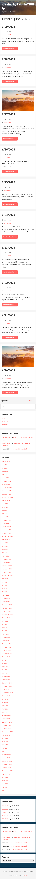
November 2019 (7, 725)
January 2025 (6, 523)
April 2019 (5, 748)
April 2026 (5, 474)
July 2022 (5, 621)
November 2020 (7, 686)
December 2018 (7, 761)
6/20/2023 (8, 370)
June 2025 (5, 507)
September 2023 (7, 575)
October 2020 (6, 689)
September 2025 (7, 497)
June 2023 (5, 585)
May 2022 (5, 627)
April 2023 (5, 592)
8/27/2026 (5, 425)
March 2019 (5, 751)
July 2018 (5, 777)
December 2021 (7, 644)
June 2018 (5, 780)
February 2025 (6, 520)
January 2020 (6, 719)
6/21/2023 (8, 315)
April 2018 (5, 787)
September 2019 (7, 732)
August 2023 (6, 579)
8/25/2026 (5, 819)
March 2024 (5, 556)
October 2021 (6, 650)
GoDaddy (24, 875)
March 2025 (5, 517)
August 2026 (6, 461)
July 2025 (5, 504)
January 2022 (6, 641)
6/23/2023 (8, 247)
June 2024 (5, 546)
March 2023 (5, 595)
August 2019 (6, 735)
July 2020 (5, 699)
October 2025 (6, 494)
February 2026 (6, 481)
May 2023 (5, 588)
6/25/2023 (8, 182)
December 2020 (7, 683)
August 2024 (6, 540)
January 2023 (6, 601)
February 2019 (6, 754)
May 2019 (5, 745)
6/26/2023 (8, 149)
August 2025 (6, 501)
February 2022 (6, 637)
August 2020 (6, 696)
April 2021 (5, 670)
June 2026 (5, 468)
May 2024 (5, 549)
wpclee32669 (7, 35)
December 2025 (7, 487)
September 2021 (7, 653)
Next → (31, 401)
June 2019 (5, 741)
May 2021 (5, 667)
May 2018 (5, 784)
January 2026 (6, 484)
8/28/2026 (5, 422)
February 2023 (6, 598)
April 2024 (5, 553)
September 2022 (7, 614)
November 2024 (7, 530)
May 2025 (5, 510)
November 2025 (7, 491)
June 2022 (5, 624)
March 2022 (5, 634)
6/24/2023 (8, 215)
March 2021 (5, 673)
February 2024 (6, 559)
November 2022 (7, 608)
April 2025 (5, 514)
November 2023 (7, 569)
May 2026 (5, 471)
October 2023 (6, 572)
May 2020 (5, 706)
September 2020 (7, 693)
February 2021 (6, 676)
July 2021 (5, 660)
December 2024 (7, 527)
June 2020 (5, 702)
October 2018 (6, 768)
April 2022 (5, 631)
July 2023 (5, 582)
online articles (6, 437)
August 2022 (6, 618)
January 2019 (6, 758)
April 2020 (5, 709)
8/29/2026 (5, 418)
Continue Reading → (9, 49)
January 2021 (6, 680)
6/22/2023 (8, 283)
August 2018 (6, 774)
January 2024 (6, 562)
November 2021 (7, 647)
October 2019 (6, 728)
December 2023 (7, 566)
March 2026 (5, 478)
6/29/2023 (8, 27)
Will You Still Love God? (20, 449)
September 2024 (7, 536)
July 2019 (5, 738)
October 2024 (6, 533)
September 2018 (7, 771)
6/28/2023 (8, 59)
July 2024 (5, 543)
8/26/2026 (5, 815)
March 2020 (5, 712)
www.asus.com (6, 443)
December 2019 (7, 722)
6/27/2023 (8, 114)
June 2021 (5, 663)
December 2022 (7, 605)
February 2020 (6, 715)
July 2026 (5, 465)
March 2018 (5, 790)
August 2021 (6, 657)
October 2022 (6, 611)
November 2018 (7, 764)
